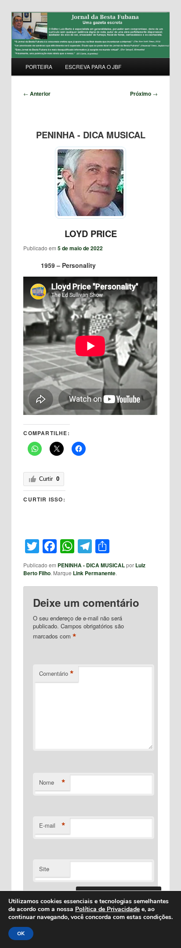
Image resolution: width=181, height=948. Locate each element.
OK (21, 933)
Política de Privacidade (107, 909)
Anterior (37, 93)
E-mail (52, 825)
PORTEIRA (38, 66)
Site (44, 869)
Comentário (56, 674)
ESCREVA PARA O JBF (93, 66)
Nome (52, 782)
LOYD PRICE (91, 233)
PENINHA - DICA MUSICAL (91, 565)
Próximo (144, 93)
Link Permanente (94, 573)
